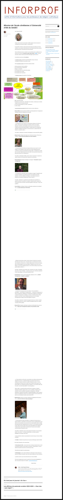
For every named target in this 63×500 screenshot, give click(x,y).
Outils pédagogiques (49, 68)
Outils (36, 53)
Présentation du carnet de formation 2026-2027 (52, 50)
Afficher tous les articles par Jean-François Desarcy (25, 471)
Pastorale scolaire (48, 69)
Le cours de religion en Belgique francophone (52, 51)
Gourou (47, 52)
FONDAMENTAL (50, 42)
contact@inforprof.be (53, 32)
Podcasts (47, 70)
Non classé (5, 36)
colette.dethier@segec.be (33, 460)
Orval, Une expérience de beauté (50, 49)
